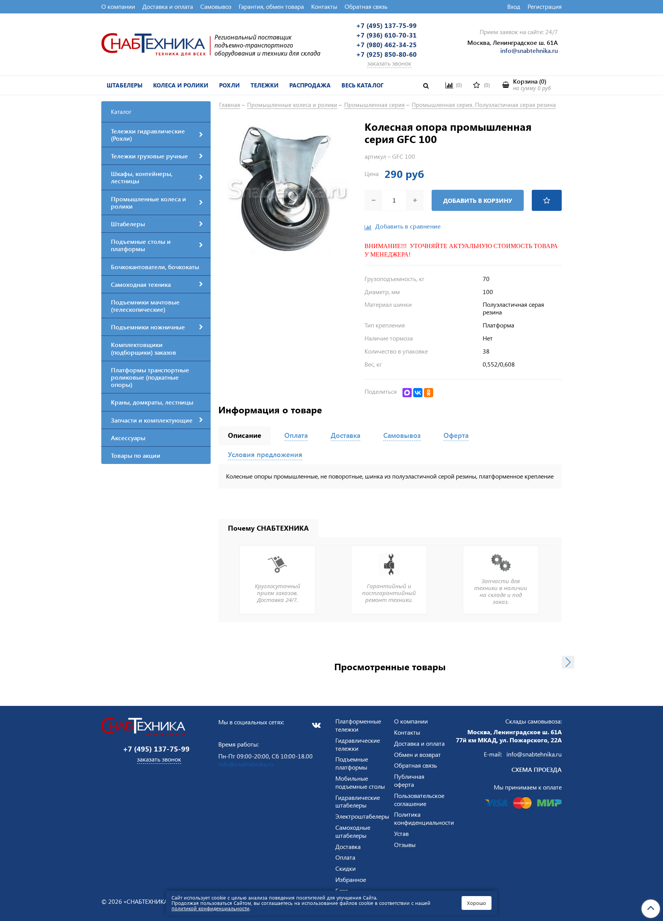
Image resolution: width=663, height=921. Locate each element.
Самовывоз (215, 6)
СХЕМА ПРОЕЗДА (536, 769)
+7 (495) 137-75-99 (386, 25)
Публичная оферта (409, 780)
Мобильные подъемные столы (360, 782)
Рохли (229, 85)
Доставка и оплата (167, 6)
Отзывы (405, 844)
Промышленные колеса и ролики (292, 105)
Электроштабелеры (362, 816)
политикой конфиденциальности (210, 908)
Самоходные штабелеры (352, 831)
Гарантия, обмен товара (271, 6)
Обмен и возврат (417, 754)
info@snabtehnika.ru (529, 50)
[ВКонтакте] (417, 392)
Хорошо (476, 903)
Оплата (345, 857)
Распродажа (310, 85)
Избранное (350, 879)
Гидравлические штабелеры (357, 801)
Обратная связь (366, 6)
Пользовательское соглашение (419, 799)
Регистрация (545, 6)
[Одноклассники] (428, 392)
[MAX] (407, 392)
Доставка (348, 846)
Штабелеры (124, 85)
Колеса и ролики (180, 85)
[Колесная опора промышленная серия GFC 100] (287, 188)
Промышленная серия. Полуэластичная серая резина (484, 105)
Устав (401, 833)
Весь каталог (362, 85)
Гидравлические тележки (357, 744)
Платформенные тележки (358, 725)
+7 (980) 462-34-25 (386, 44)
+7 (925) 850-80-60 (386, 54)
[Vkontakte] (316, 725)
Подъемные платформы (351, 763)
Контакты (324, 6)
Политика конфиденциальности (424, 818)
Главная (229, 105)
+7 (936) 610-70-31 (386, 35)
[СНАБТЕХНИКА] (156, 43)
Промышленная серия (374, 105)
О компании (118, 6)
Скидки (345, 868)
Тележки (265, 85)
